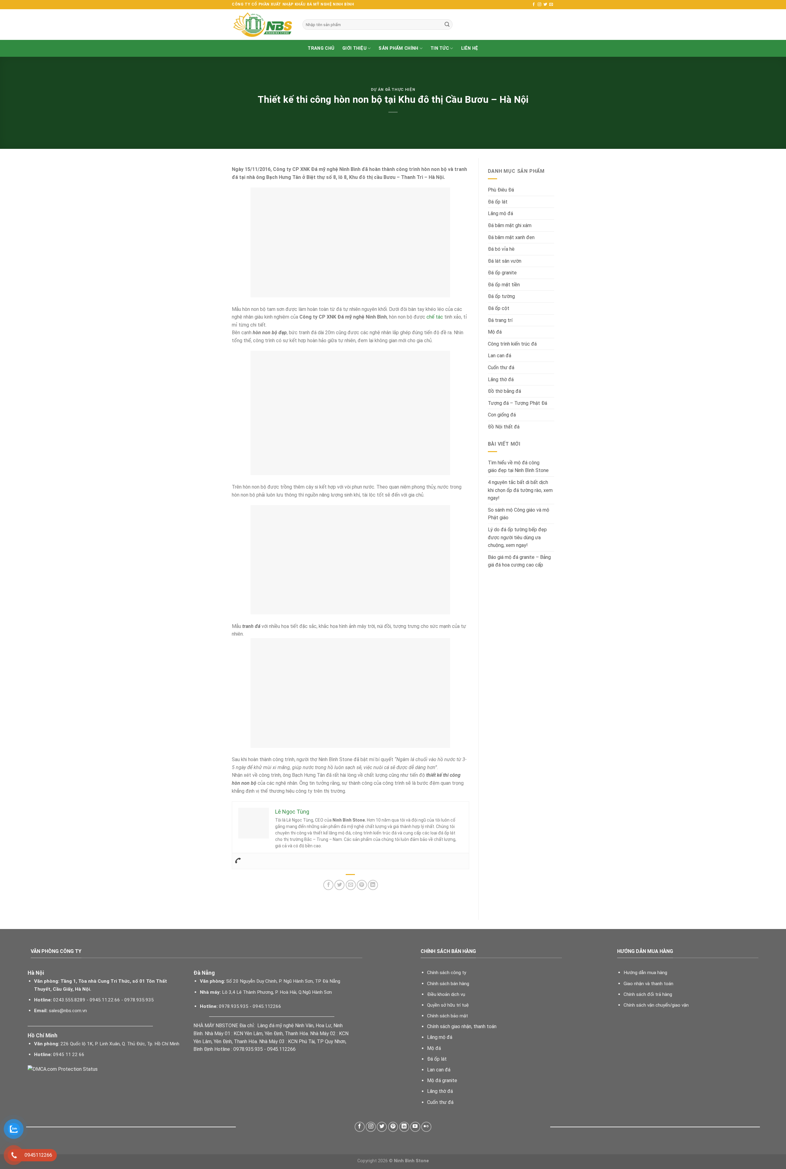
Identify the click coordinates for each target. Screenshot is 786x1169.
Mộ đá (495, 332)
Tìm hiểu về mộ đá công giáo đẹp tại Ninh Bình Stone (518, 467)
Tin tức (439, 48)
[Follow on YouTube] (415, 1127)
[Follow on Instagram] (539, 4)
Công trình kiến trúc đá (512, 344)
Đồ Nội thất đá (503, 427)
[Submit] (447, 24)
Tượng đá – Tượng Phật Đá (517, 403)
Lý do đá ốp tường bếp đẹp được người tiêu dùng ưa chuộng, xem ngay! (517, 537)
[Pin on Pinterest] (362, 885)
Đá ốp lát (498, 202)
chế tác (434, 317)
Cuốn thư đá (501, 367)
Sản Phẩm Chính (398, 48)
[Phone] (238, 861)
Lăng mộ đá (500, 213)
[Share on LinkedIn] (373, 885)
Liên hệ (469, 48)
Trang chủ (321, 48)
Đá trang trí (500, 320)
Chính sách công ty (446, 972)
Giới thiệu (354, 48)
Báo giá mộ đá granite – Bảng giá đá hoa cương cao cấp (519, 561)
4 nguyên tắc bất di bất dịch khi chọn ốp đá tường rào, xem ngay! (520, 490)
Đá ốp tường (501, 296)
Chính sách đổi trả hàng (648, 994)
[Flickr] (426, 1127)
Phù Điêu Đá (501, 190)
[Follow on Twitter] (545, 4)
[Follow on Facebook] (533, 4)
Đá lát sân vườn (504, 261)
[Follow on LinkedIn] (404, 1127)
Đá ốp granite (502, 273)
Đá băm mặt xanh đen (511, 237)
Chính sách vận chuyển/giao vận (656, 1005)
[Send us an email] (551, 4)
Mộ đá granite (442, 1080)
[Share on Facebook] (328, 885)
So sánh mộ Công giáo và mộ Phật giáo (518, 514)
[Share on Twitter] (339, 885)
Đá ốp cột (498, 308)
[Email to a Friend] (351, 885)
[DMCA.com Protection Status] (63, 1069)
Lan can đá (499, 355)
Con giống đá (502, 415)
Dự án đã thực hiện (393, 89)
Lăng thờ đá (501, 379)
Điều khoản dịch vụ (446, 994)
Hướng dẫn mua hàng (645, 972)
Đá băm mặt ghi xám (509, 225)
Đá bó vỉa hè (501, 249)
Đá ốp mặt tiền (504, 285)
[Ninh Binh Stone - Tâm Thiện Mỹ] (262, 24)
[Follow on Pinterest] (393, 1127)
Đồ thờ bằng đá (504, 391)
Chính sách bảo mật (447, 1016)
